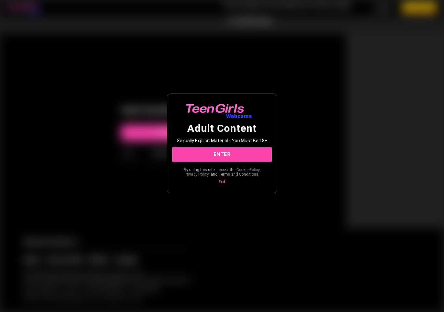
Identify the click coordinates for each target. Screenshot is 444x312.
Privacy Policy (197, 174)
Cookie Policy (248, 170)
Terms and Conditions (238, 174)
